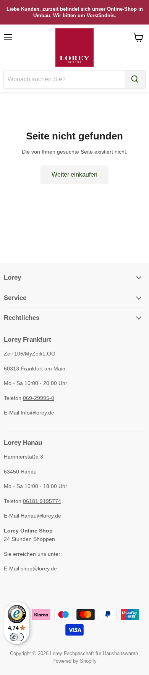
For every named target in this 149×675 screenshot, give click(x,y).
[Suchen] (135, 79)
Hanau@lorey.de (41, 516)
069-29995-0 (38, 398)
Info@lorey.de (37, 413)
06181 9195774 (42, 501)
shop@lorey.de (39, 568)
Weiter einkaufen (74, 174)
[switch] (17, 637)
